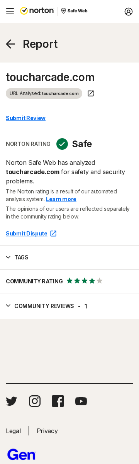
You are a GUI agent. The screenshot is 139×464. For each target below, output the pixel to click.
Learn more (61, 199)
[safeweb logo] (74, 11)
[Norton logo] (37, 11)
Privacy (47, 431)
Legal (13, 431)
